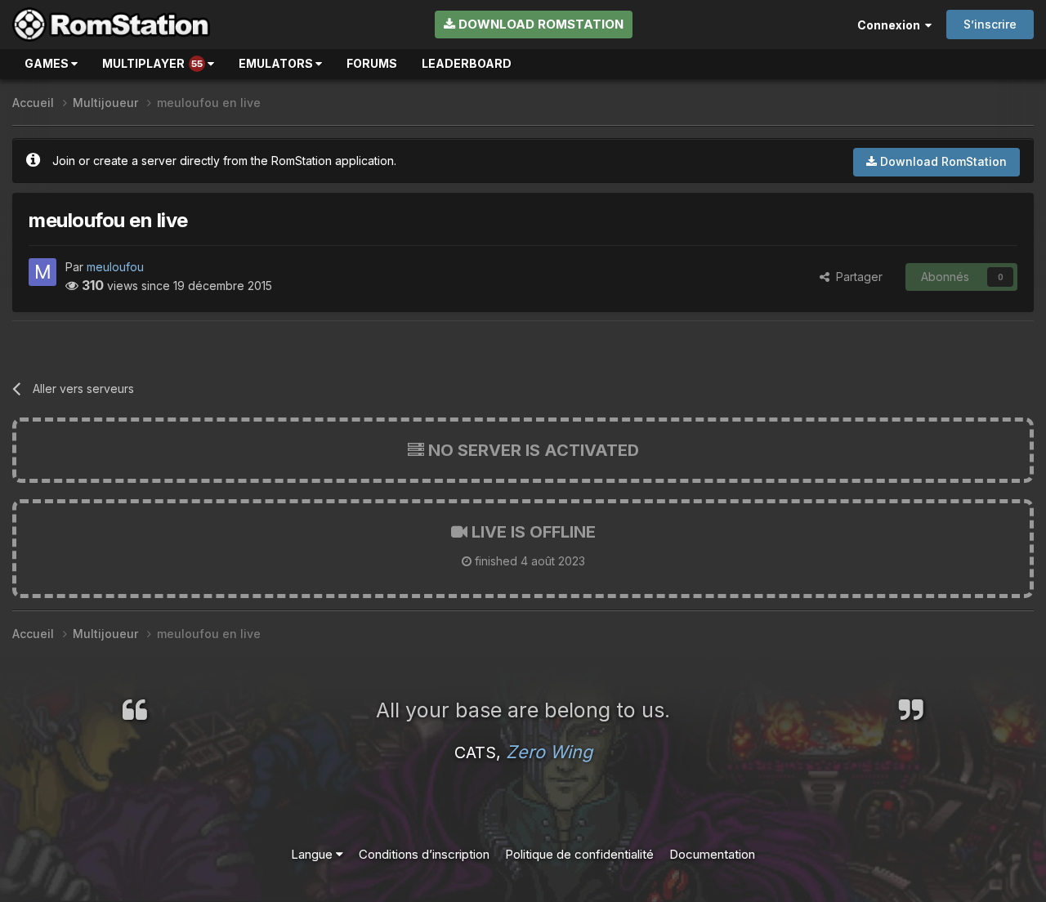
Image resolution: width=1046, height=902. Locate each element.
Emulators (277, 63)
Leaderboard (467, 63)
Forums (371, 63)
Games (48, 63)
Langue (313, 854)
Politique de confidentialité (579, 854)
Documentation (712, 854)
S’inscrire (990, 24)
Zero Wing (549, 751)
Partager (856, 277)
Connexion (891, 25)
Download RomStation (539, 24)
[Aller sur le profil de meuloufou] (42, 272)
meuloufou (115, 267)
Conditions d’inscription (424, 854)
